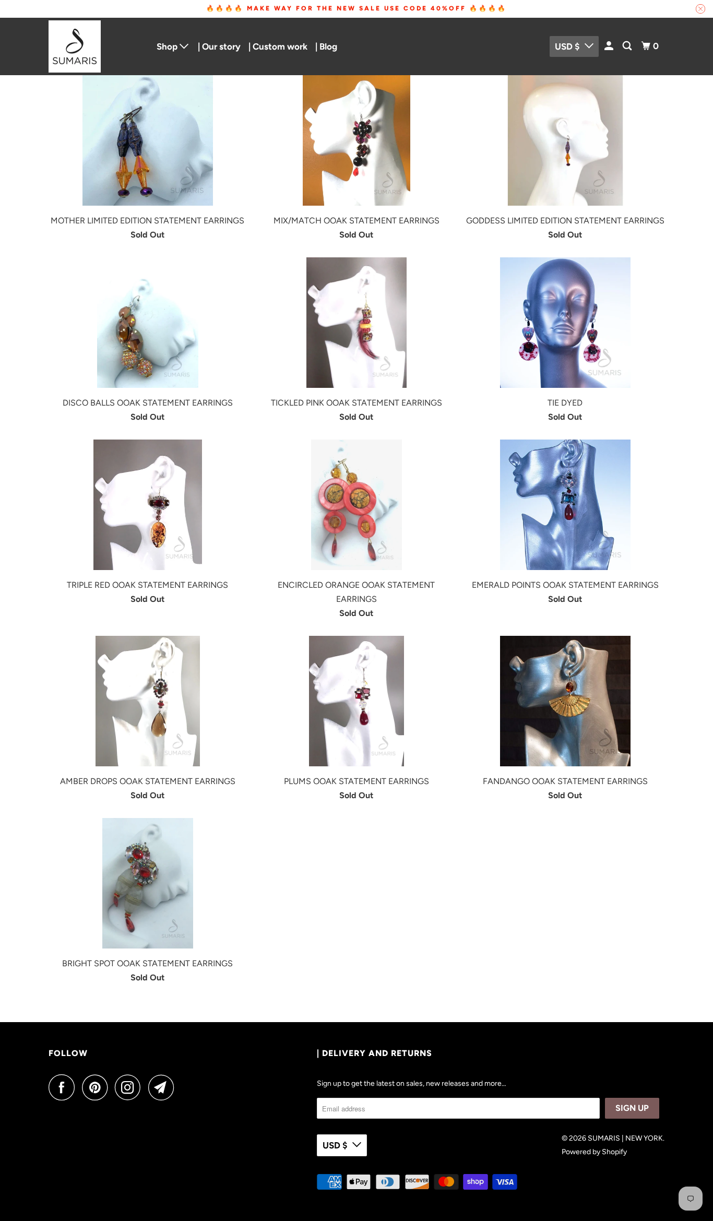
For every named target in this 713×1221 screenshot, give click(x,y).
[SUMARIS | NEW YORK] (95, 46)
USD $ (567, 46)
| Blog (326, 46)
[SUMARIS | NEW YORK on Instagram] (130, 1087)
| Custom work (277, 46)
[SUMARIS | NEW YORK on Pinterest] (97, 1087)
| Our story (219, 46)
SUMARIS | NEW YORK (625, 1138)
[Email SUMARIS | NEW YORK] (164, 1087)
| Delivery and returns (374, 1053)
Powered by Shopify (594, 1151)
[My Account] (609, 46)
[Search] (628, 46)
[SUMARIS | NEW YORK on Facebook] (64, 1087)
